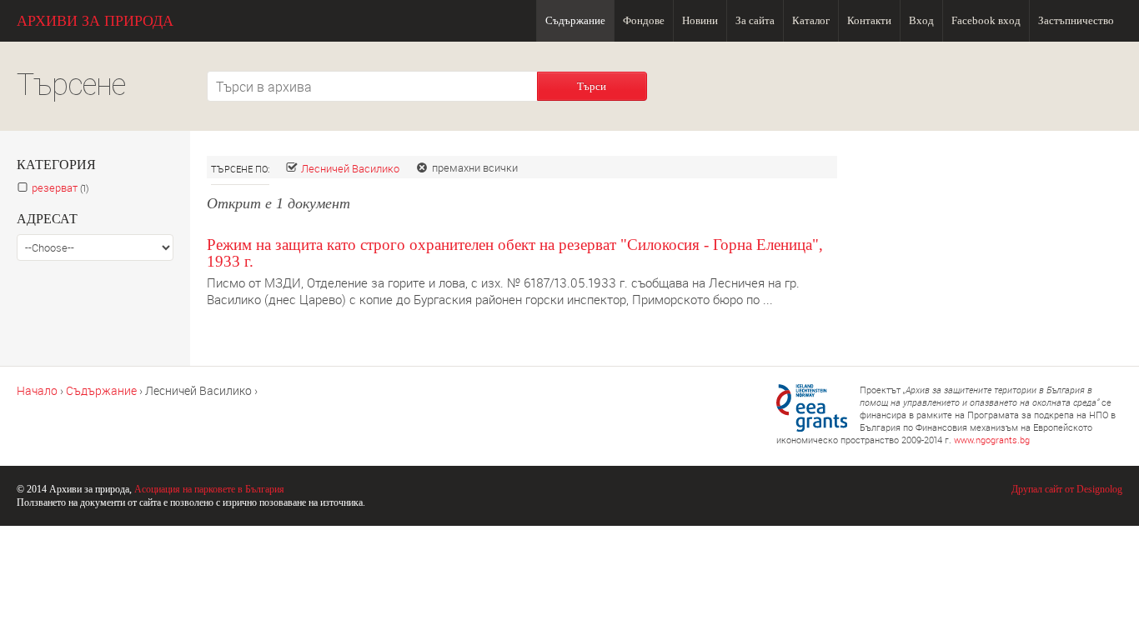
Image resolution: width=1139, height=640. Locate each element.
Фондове (644, 20)
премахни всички (475, 167)
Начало (37, 390)
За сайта (755, 20)
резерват (64, 188)
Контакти (869, 20)
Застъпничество (1076, 20)
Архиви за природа (95, 20)
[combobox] (372, 86)
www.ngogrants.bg (992, 439)
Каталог (811, 20)
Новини (700, 20)
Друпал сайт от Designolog (1066, 489)
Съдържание (575, 20)
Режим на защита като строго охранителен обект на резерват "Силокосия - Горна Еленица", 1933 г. (515, 253)
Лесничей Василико (350, 168)
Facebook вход (986, 20)
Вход (921, 20)
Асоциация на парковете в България (209, 489)
